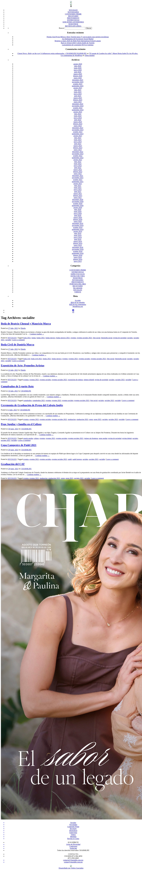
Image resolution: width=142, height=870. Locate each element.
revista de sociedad (119, 338)
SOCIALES (73, 10)
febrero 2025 (77, 100)
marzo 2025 (78, 98)
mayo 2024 (78, 118)
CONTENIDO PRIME (73, 14)
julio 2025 (77, 90)
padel (70, 459)
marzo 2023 (78, 146)
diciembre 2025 (77, 80)
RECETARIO (73, 16)
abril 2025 (77, 96)
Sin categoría (77, 288)
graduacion (72, 419)
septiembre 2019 (77, 229)
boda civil (26, 359)
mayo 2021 (78, 190)
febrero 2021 (77, 196)
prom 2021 (97, 419)
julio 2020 (77, 209)
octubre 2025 (77, 84)
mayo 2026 (78, 70)
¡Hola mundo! (90, 55)
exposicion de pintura (75, 380)
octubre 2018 (77, 251)
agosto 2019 (77, 231)
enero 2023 (78, 150)
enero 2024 (78, 126)
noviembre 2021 (77, 178)
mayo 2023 (78, 142)
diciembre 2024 (77, 104)
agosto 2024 (77, 112)
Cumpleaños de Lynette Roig (17, 386)
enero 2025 (78, 102)
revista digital (127, 438)
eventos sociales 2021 (84, 338)
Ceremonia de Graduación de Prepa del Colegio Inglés (32, 405)
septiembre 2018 (77, 253)
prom (91, 419)
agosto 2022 (77, 160)
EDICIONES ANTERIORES (73, 22)
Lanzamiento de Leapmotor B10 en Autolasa (77, 45)
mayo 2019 (78, 237)
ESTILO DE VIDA (78, 276)
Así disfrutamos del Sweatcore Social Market (77, 39)
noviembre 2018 (77, 249)
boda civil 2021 (36, 359)
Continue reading (37, 334)
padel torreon (77, 459)
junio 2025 (77, 92)
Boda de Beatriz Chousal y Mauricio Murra (26, 323)
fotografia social (106, 338)
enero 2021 (78, 198)
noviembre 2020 (77, 201)
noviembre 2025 (77, 82)
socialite (8, 340)
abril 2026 (77, 72)
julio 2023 (77, 138)
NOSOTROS (73, 24)
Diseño (23, 328)
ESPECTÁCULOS (78, 274)
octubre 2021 (77, 180)
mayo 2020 (78, 213)
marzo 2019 (78, 241)
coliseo (36, 438)
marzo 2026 (78, 74)
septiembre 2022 (77, 158)
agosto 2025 (77, 88)
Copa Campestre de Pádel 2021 (18, 445)
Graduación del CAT (13, 464)
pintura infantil (89, 380)
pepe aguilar (103, 438)
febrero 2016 (77, 259)
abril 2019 (77, 239)
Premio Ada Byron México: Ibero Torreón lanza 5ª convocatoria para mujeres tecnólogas (78, 37)
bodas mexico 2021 (63, 338)
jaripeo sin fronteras (91, 438)
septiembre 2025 (77, 86)
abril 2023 (77, 144)
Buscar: (61, 28)
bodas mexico (50, 338)
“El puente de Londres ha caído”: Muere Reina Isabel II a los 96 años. (113, 53)
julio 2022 (77, 162)
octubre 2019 (77, 227)
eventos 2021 (73, 359)
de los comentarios (77, 304)
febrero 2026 (77, 76)
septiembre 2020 (77, 205)
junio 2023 (77, 140)
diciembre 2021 (77, 176)
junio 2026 (77, 68)
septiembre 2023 (77, 134)
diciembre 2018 (77, 247)
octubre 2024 (77, 108)
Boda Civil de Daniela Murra (17, 344)
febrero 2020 (77, 219)
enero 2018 (78, 257)
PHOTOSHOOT (73, 18)
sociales (130, 338)
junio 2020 (77, 211)
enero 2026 (78, 78)
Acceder (78, 300)
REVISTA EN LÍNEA (73, 26)
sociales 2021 (120, 380)
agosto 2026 (77, 64)
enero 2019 (78, 245)
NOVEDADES (73, 12)
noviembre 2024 (77, 106)
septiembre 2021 (77, 182)
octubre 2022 (77, 156)
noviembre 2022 (77, 154)
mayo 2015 (78, 261)
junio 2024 (77, 116)
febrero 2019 (77, 243)
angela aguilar (28, 438)
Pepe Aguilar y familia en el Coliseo (21, 424)
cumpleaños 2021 (39, 400)
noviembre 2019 (77, 225)
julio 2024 (77, 114)
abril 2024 (77, 120)
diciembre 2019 (77, 223)
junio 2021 (77, 188)
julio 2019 (77, 233)
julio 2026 (77, 66)
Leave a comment (18, 340)
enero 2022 (78, 174)
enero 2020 (78, 221)
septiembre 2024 (77, 110)
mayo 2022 (78, 166)
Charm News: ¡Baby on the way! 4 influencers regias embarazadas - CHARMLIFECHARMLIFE (51, 53)
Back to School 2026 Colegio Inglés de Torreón (77, 43)
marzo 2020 (78, 217)
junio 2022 (77, 164)
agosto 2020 (77, 207)
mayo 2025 (78, 94)
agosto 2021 (77, 184)
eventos (73, 338)
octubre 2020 (77, 203)
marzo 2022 (78, 170)
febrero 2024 (77, 124)
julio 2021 (77, 186)
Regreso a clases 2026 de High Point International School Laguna (78, 41)
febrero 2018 (77, 255)
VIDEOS (77, 292)
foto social (96, 338)
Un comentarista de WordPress (71, 55)
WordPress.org (78, 306)
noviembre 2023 (77, 130)
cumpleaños (27, 400)
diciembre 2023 (77, 128)
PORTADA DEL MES (78, 284)
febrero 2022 (77, 172)
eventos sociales (84, 359)
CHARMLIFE (26, 391)
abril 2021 (77, 192)
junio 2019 (77, 235)
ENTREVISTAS (73, 20)
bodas (34, 338)
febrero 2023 (77, 148)
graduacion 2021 (82, 419)
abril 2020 (77, 215)
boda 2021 (27, 338)
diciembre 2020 (77, 199)
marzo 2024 (78, 122)
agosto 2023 (77, 136)
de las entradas (78, 302)
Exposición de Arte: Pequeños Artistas (22, 365)
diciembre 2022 (77, 152)
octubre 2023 (77, 132)
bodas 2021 (41, 338)
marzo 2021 (78, 194)
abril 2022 (77, 168)
